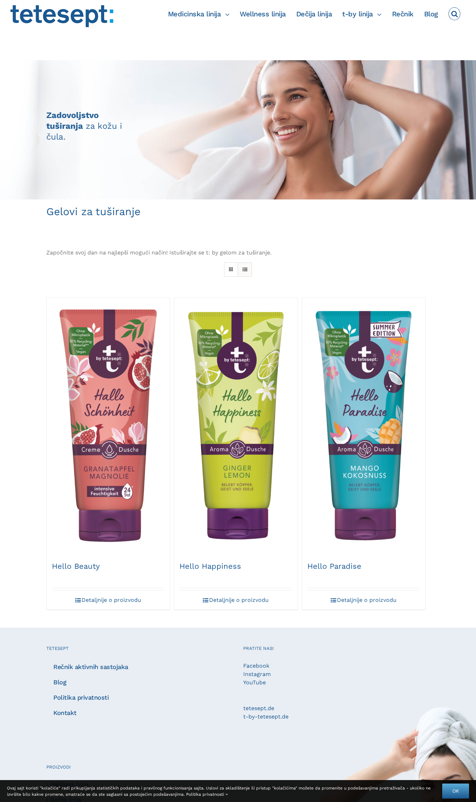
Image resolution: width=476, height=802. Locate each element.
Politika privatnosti (205, 794)
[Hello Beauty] (108, 425)
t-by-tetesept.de (266, 716)
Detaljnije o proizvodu (111, 600)
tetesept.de (258, 708)
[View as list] (245, 269)
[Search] (454, 14)
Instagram (257, 674)
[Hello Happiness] (235, 425)
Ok (455, 791)
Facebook (256, 665)
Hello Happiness (210, 566)
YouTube (254, 682)
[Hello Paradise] (363, 425)
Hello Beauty (76, 566)
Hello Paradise (334, 566)
